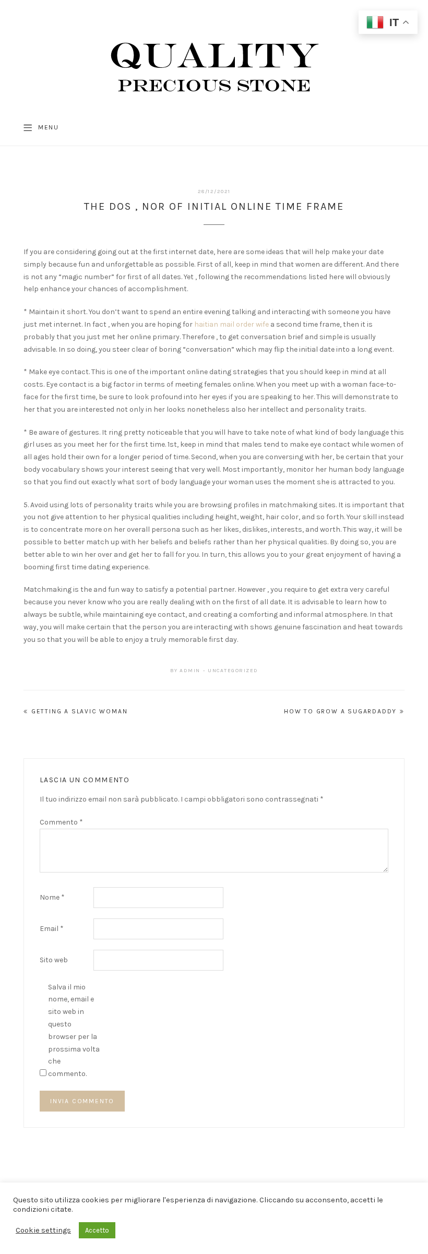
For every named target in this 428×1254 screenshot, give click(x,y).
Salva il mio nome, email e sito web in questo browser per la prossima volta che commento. (74, 1031)
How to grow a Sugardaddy (340, 711)
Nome (52, 897)
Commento (61, 822)
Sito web (54, 960)
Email (52, 928)
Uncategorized (233, 670)
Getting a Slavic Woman (79, 711)
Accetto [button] (97, 1230)
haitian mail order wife (231, 324)
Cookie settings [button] (43, 1230)
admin (190, 670)
